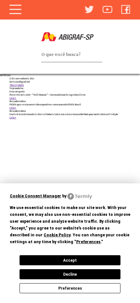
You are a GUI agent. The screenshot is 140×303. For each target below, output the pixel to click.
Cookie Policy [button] (57, 235)
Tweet (13, 85)
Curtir (20, 85)
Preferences (70, 288)
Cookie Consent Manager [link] (35, 196)
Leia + (12, 98)
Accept (70, 260)
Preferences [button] (88, 242)
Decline (70, 274)
